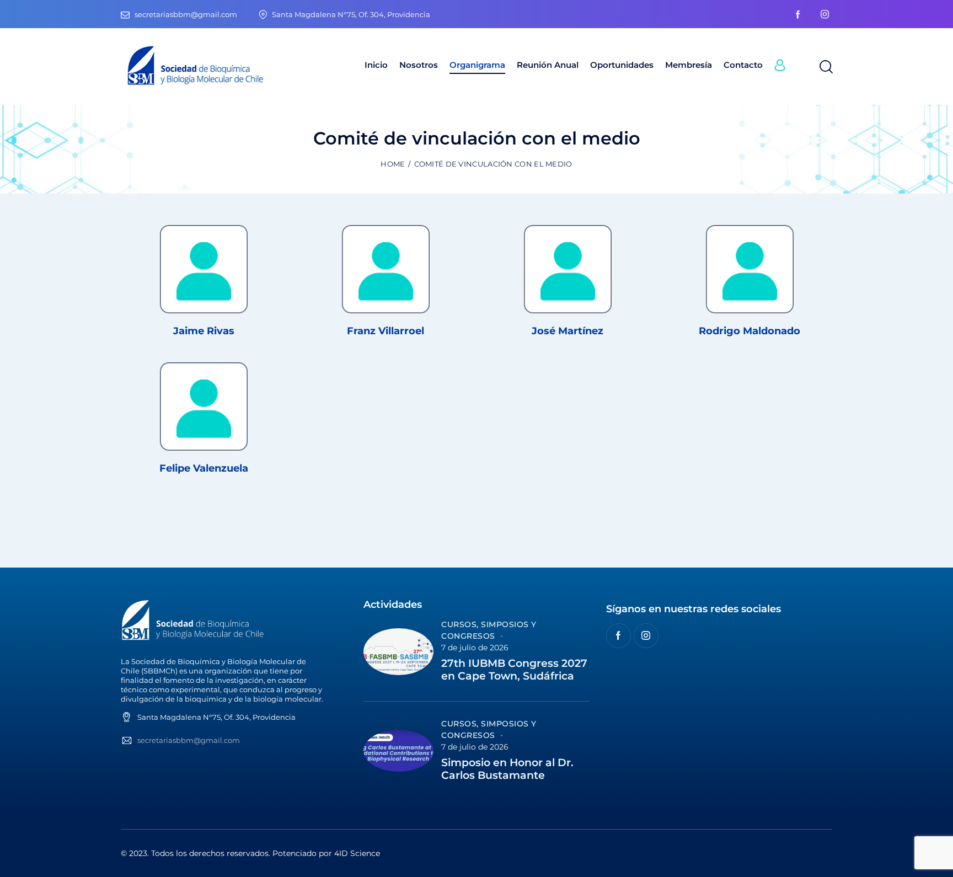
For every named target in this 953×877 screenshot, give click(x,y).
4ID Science (357, 853)
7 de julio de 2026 (474, 648)
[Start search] (825, 67)
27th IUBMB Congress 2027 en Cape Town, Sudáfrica (514, 669)
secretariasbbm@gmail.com (188, 740)
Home (393, 163)
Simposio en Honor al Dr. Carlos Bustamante (507, 769)
